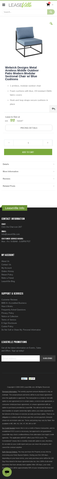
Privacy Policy (7, 313)
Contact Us (6, 265)
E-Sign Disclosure (9, 323)
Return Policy (7, 275)
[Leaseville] (20, 5)
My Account (6, 268)
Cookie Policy (7, 326)
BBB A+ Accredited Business (14, 303)
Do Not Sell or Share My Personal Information (21, 330)
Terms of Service (8, 320)
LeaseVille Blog (8, 281)
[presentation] (28, 165)
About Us (5, 261)
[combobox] (24, 12)
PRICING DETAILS (28, 127)
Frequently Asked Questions (13, 310)
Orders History (7, 271)
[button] (51, 26)
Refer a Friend (7, 278)
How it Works (7, 306)
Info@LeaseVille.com (10, 234)
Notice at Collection (9, 316)
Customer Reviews (9, 300)
